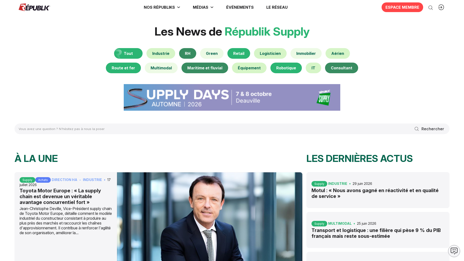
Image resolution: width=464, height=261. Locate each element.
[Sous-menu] (178, 7)
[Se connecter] (441, 7)
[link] (162, 7)
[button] (240, 7)
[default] (160, 53)
